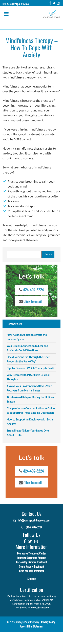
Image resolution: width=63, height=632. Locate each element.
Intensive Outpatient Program (31, 557)
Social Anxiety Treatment (31, 566)
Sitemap (31, 578)
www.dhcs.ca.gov (40, 607)
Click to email (33, 301)
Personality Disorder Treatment (31, 562)
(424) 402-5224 (20, 4)
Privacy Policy (48, 622)
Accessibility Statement (31, 626)
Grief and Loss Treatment (31, 571)
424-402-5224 (33, 289)
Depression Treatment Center (31, 553)
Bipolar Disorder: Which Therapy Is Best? (30, 368)
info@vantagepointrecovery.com (34, 520)
